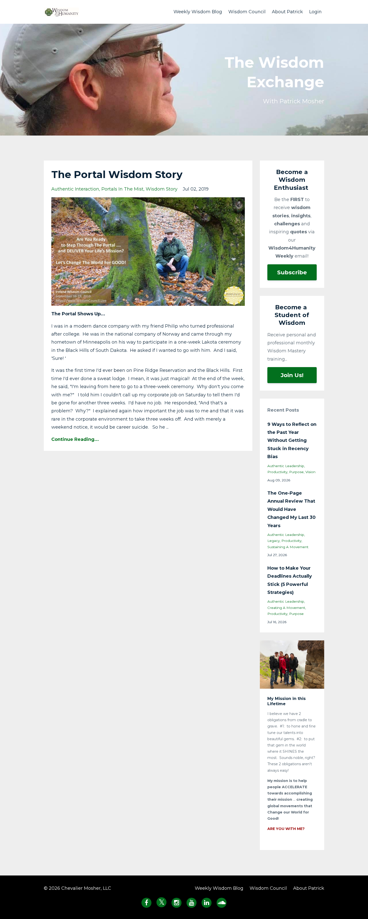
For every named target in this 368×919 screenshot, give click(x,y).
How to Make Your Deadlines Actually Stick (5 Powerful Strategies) (289, 580)
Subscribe (292, 272)
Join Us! (292, 375)
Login (315, 12)
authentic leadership (285, 466)
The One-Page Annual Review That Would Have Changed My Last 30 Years (291, 509)
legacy (273, 541)
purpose (296, 472)
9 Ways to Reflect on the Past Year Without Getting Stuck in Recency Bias (291, 441)
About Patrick (287, 12)
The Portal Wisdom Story (116, 174)
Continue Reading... (75, 439)
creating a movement (286, 608)
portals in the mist (122, 189)
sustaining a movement (287, 547)
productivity (277, 472)
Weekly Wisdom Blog (197, 12)
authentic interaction (75, 189)
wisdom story (161, 189)
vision (310, 472)
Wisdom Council (247, 12)
